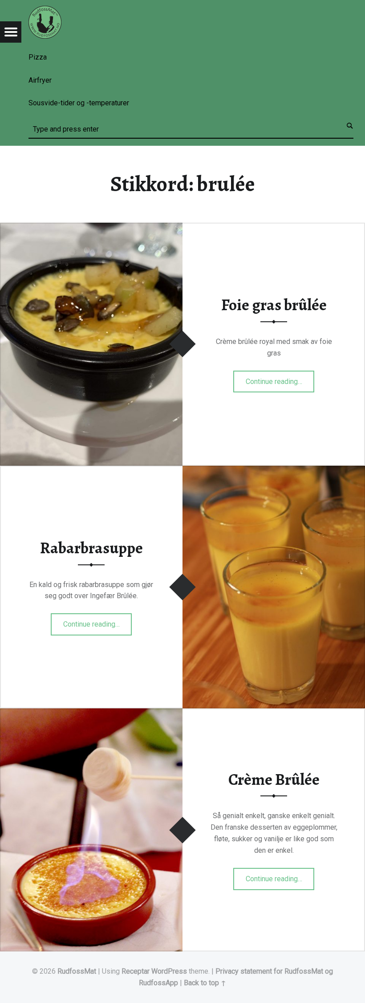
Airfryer (40, 80)
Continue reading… (280, 379)
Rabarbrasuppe (91, 548)
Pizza (37, 57)
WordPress (169, 971)
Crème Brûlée (274, 779)
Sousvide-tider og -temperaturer (78, 103)
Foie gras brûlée (274, 305)
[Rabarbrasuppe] (273, 471)
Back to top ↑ (205, 983)
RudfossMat (76, 971)
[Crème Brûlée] (91, 714)
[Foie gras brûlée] (91, 228)
